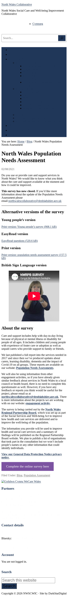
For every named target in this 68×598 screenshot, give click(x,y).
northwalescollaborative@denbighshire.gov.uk (34, 200)
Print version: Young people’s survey (22, 226)
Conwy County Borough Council (20, 501)
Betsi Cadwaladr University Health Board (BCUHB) (31, 514)
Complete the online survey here (27, 466)
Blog (19, 475)
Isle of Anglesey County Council (20, 495)
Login (4, 564)
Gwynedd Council (12, 498)
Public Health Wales (13, 518)
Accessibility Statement (14, 547)
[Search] (62, 38)
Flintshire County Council (16, 508)
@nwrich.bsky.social (24, 538)
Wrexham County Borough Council (21, 511)
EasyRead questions (12, 240)
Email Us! (7, 532)
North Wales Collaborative (16, 4)
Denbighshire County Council (18, 505)
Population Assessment (37, 475)
